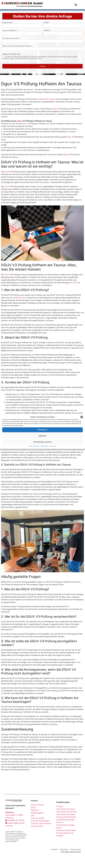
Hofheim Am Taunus (46, 99)
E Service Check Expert (41, 821)
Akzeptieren (42, 430)
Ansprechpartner (9, 30)
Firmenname (8, 23)
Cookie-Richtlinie (34, 446)
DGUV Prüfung (37, 805)
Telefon (47, 30)
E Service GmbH (37, 818)
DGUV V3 (35, 810)
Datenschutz (45, 446)
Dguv (55, 108)
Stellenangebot (37, 813)
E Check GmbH (37, 826)
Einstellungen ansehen (42, 442)
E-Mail (46, 23)
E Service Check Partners (41, 823)
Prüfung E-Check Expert (66, 830)
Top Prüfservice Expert (65, 809)
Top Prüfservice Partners (66, 811)
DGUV (6, 171)
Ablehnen (42, 436)
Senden (43, 66)
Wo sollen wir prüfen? (11, 38)
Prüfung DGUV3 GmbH (66, 817)
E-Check (59, 806)
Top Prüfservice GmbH (65, 814)
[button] (82, 417)
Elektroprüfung (20, 297)
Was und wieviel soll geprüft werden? (17, 46)
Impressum (53, 446)
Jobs (32, 815)
